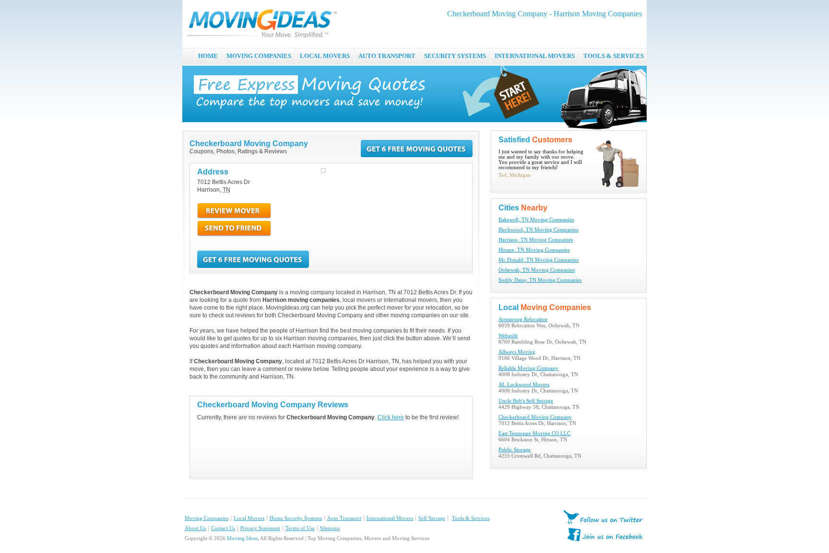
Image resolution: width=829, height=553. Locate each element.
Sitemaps (330, 528)
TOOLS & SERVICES (613, 55)
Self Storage (431, 518)
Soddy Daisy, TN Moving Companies (539, 280)
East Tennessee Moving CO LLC (534, 433)
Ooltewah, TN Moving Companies (536, 270)
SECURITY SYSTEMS (455, 55)
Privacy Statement (260, 528)
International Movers (390, 518)
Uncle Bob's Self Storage (525, 400)
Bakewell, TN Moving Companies (536, 219)
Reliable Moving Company (528, 368)
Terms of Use (300, 528)
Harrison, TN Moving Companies (535, 239)
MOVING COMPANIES (258, 55)
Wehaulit (508, 335)
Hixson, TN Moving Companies (533, 250)
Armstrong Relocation (522, 319)
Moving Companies (206, 518)
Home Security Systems (296, 518)
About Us (195, 528)
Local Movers (249, 518)
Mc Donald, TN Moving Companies (538, 260)
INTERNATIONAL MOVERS (535, 55)
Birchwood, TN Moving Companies (538, 229)
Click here (391, 417)
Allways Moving (516, 352)
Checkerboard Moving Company (535, 417)
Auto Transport (344, 518)
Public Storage (514, 449)
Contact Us (223, 528)
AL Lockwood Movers (523, 384)
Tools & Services (470, 518)
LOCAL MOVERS (325, 55)
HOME (208, 55)
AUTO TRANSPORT (386, 55)
